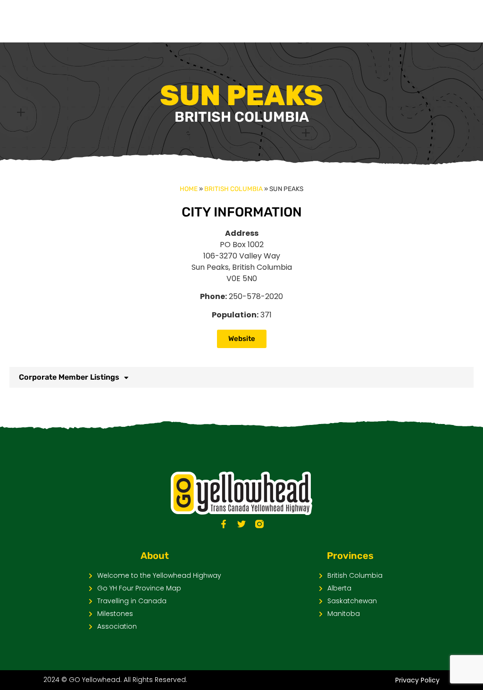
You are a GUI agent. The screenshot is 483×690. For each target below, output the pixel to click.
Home (189, 188)
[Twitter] (241, 524)
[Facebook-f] (223, 524)
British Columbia (233, 188)
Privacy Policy (417, 680)
